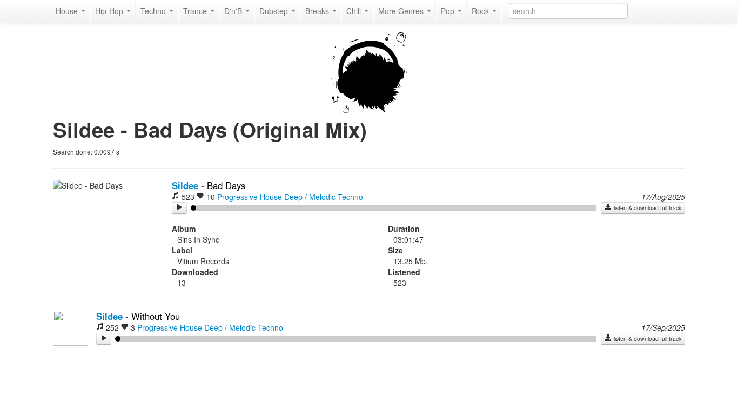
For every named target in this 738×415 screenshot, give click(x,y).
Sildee (185, 185)
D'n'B (234, 10)
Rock (481, 10)
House (68, 10)
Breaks (318, 10)
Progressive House (249, 196)
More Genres (402, 10)
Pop (449, 10)
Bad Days (226, 185)
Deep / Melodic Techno (323, 196)
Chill (354, 10)
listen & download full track (646, 208)
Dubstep (274, 10)
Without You (155, 316)
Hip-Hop (110, 10)
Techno (154, 10)
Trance (196, 10)
